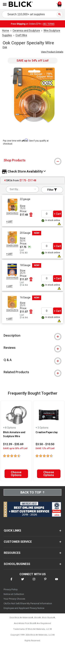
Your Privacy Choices (14, 598)
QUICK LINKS (12, 530)
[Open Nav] (4, 4)
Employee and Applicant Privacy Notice (24, 608)
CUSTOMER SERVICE (18, 541)
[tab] (32, 160)
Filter (50, 189)
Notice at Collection (14, 594)
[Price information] (31, 215)
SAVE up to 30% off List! (15, 448)
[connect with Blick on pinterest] (45, 581)
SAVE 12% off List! (45, 448)
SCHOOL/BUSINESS (17, 564)
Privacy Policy (11, 589)
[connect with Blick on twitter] (22, 581)
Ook (5, 47)
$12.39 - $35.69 (13, 444)
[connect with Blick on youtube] (56, 581)
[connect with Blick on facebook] (11, 581)
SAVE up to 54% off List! (33, 60)
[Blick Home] (21, 4)
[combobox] (22, 189)
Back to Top (30, 492)
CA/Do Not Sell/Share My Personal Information (28, 603)
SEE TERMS (48, 24)
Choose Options (16, 474)
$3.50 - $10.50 (45, 444)
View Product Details (52, 51)
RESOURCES (12, 553)
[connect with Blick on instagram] (34, 581)
